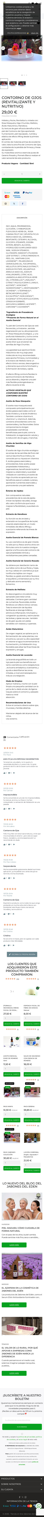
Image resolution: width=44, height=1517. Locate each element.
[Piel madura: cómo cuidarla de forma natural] (22, 1206)
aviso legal (23, 1439)
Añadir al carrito (22, 181)
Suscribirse (22, 1427)
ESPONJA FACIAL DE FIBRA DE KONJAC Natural (32, 1008)
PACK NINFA (8, 1106)
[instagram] (6, 203)
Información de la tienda (22, 1501)
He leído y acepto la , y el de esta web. (22, 1438)
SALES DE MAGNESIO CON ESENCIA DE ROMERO (32, 1058)
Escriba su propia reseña (23, 954)
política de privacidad (26, 1437)
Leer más (14, 1245)
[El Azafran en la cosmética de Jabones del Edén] (22, 1266)
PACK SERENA (29, 1106)
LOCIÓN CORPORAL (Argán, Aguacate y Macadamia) (31, 1154)
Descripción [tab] (22, 218)
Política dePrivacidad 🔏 (18, 33)
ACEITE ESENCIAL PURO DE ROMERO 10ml (10, 1058)
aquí (19, 28)
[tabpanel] (22, 48)
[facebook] (23, 203)
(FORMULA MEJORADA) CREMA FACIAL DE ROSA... (11, 1008)
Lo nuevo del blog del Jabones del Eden (22, 1185)
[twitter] (14, 203)
